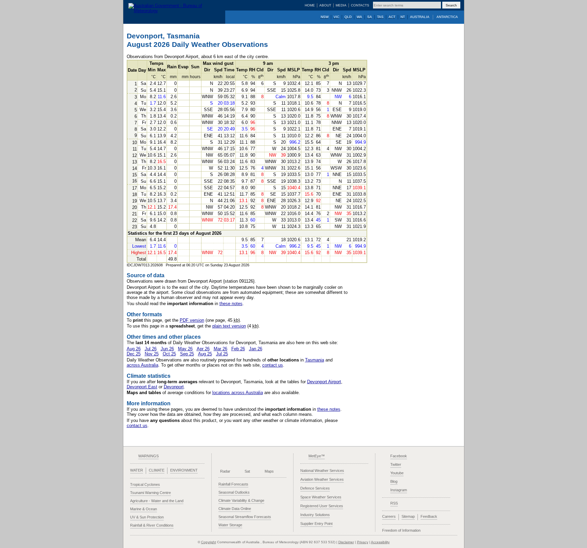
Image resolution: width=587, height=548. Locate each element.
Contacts (360, 5)
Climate (156, 470)
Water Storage (230, 525)
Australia (419, 17)
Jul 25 (222, 353)
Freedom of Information (401, 530)
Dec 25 (134, 353)
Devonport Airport (324, 381)
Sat (247, 471)
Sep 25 (187, 353)
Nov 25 (152, 353)
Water (136, 470)
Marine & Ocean (143, 509)
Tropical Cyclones (145, 484)
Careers (389, 516)
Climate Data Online (234, 509)
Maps (269, 471)
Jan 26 (255, 348)
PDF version (192, 320)
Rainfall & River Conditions (152, 525)
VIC (336, 17)
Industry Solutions (315, 515)
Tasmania (314, 360)
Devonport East (142, 386)
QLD (348, 17)
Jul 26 (151, 348)
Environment (184, 470)
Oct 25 (169, 353)
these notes (231, 303)
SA (369, 17)
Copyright (208, 542)
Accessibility (380, 542)
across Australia (142, 365)
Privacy (362, 542)
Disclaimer (346, 542)
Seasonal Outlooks (234, 492)
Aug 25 (205, 353)
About (325, 5)
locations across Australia (237, 392)
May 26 (185, 348)
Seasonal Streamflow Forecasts (244, 517)
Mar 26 (220, 348)
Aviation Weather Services (322, 479)
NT (403, 17)
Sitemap (408, 516)
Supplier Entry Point (316, 524)
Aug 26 (134, 348)
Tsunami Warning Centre (150, 493)
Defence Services (315, 488)
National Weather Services (322, 471)
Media (341, 5)
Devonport (174, 386)
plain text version (229, 326)
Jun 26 (167, 348)
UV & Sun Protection (147, 517)
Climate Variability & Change (241, 500)
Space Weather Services (320, 497)
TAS (380, 17)
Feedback (429, 516)
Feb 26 (238, 348)
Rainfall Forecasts (233, 484)
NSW (324, 17)
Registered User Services (321, 506)
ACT (392, 17)
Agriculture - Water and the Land (156, 501)
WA (359, 17)
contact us (272, 365)
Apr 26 (203, 348)
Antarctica (447, 17)
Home (310, 5)
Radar (225, 471)
